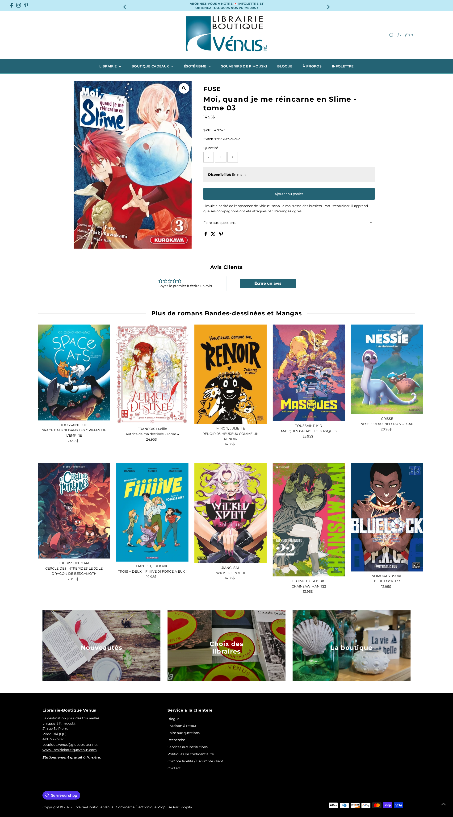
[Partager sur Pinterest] (221, 235)
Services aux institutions (188, 747)
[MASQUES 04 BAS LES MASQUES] (309, 373)
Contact (174, 768)
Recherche (176, 740)
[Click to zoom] (184, 88)
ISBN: (208, 139)
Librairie (108, 66)
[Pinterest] (26, 5)
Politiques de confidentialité (191, 754)
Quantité (210, 148)
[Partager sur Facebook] (206, 235)
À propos (312, 66)
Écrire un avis (267, 283)
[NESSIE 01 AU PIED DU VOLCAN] (387, 369)
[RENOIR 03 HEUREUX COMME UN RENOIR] (230, 374)
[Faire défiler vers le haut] (443, 804)
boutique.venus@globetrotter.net (70, 744)
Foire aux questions (219, 223)
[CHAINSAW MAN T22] (309, 519)
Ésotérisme (195, 66)
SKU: (207, 130)
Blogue (284, 66)
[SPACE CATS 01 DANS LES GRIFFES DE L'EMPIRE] (74, 373)
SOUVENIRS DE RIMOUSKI (244, 66)
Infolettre (343, 66)
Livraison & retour (182, 726)
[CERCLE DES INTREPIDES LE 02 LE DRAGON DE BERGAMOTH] (74, 511)
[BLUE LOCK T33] (387, 517)
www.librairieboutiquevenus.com (69, 750)
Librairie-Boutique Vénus (93, 807)
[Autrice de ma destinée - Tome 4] (152, 374)
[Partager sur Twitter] (213, 235)
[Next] (328, 5)
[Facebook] (11, 5)
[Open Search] (391, 35)
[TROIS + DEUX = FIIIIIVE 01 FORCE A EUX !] (152, 512)
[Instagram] (18, 5)
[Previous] (125, 5)
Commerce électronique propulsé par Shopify (154, 807)
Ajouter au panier (289, 194)
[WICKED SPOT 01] (230, 513)
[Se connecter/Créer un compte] (399, 35)
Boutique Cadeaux (150, 66)
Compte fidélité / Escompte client (195, 761)
